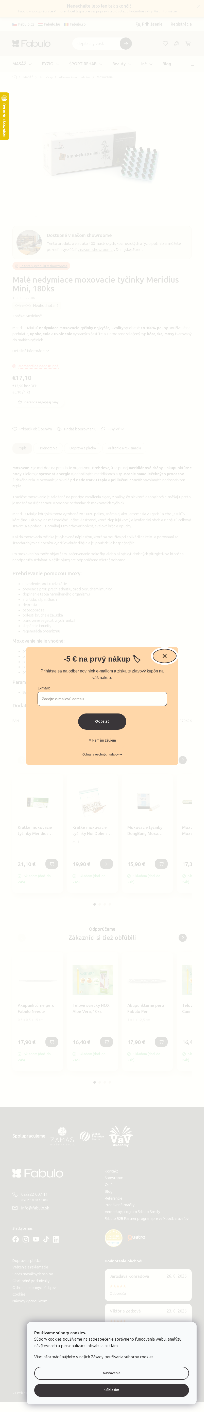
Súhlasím (111, 1390)
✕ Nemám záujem (102, 740)
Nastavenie (111, 1373)
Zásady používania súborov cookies (122, 1357)
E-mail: (44, 688)
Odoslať (102, 721)
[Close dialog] (164, 656)
